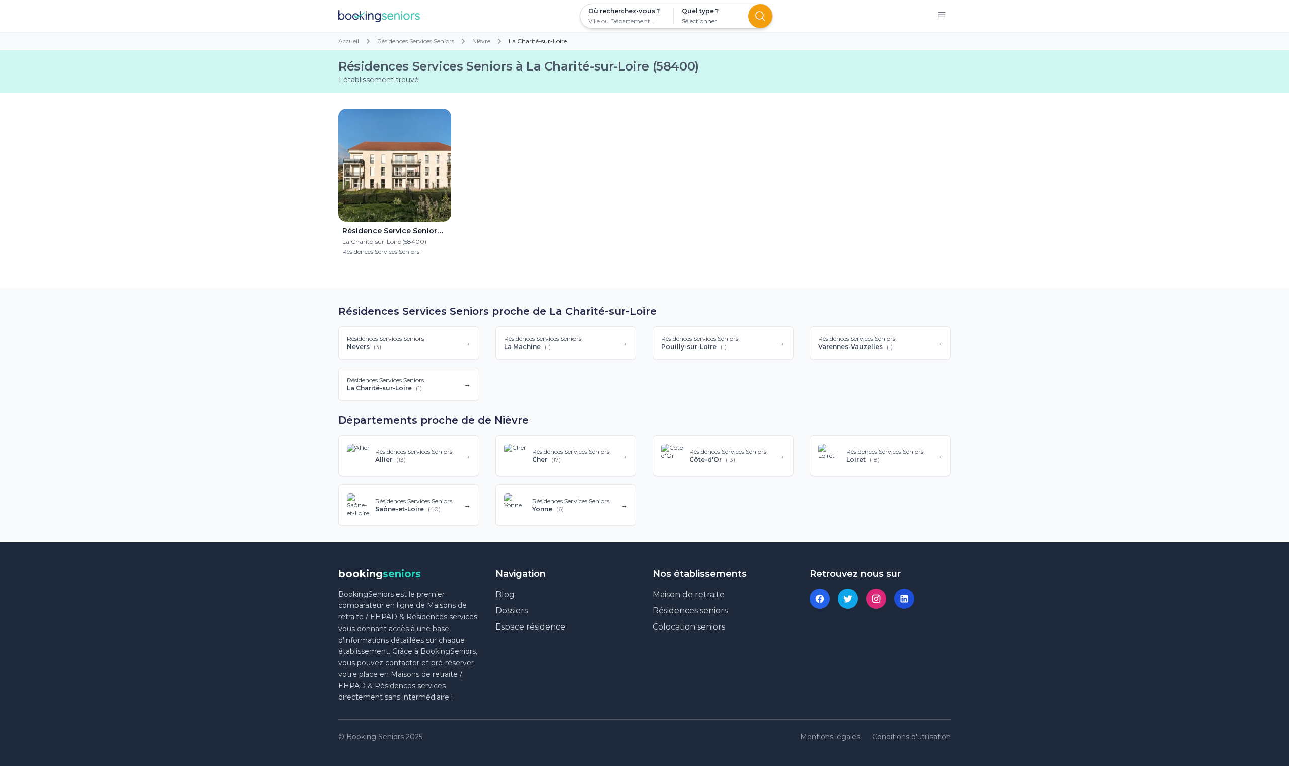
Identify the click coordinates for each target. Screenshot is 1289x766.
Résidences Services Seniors (415, 41)
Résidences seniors (690, 610)
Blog (505, 594)
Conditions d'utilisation (911, 736)
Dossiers (511, 610)
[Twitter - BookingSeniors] (848, 599)
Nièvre (481, 41)
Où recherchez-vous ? (624, 11)
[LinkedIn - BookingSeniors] (904, 599)
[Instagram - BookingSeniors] (876, 599)
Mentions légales (830, 736)
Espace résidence (530, 627)
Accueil (348, 41)
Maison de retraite (689, 594)
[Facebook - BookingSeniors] (820, 599)
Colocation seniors (689, 627)
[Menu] (942, 16)
